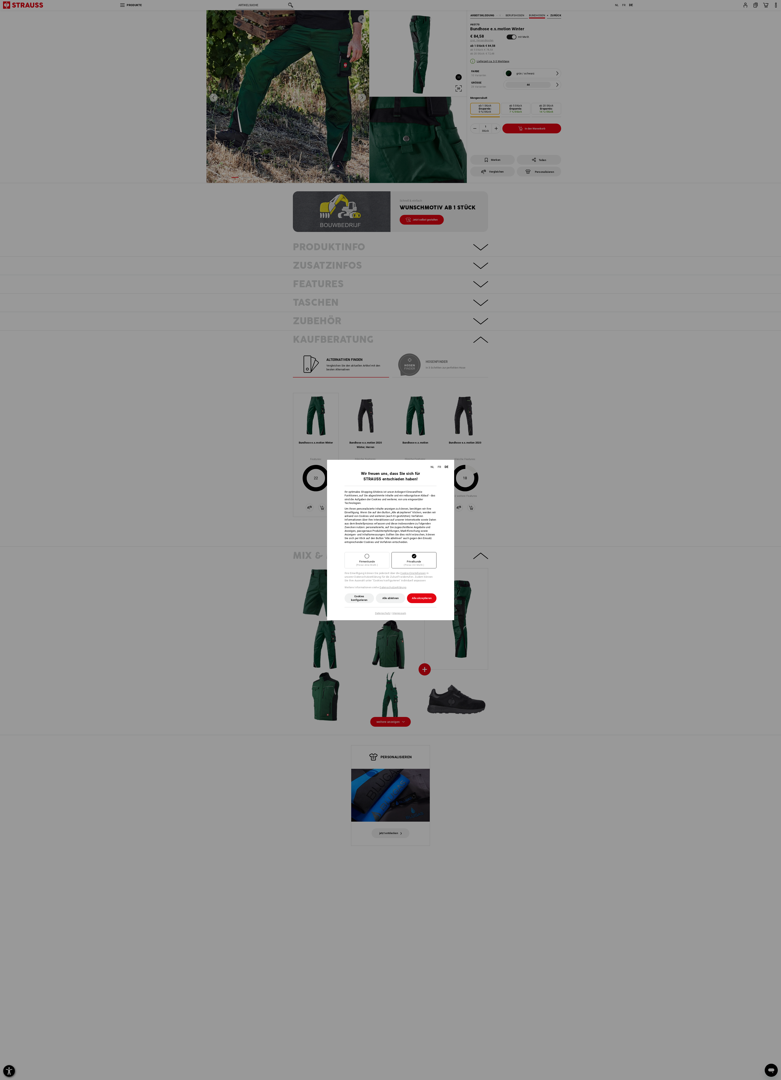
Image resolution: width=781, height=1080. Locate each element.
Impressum (399, 613)
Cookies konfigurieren (359, 598)
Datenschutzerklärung (393, 587)
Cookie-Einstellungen (413, 573)
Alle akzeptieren (422, 598)
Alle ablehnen (390, 598)
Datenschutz (382, 613)
